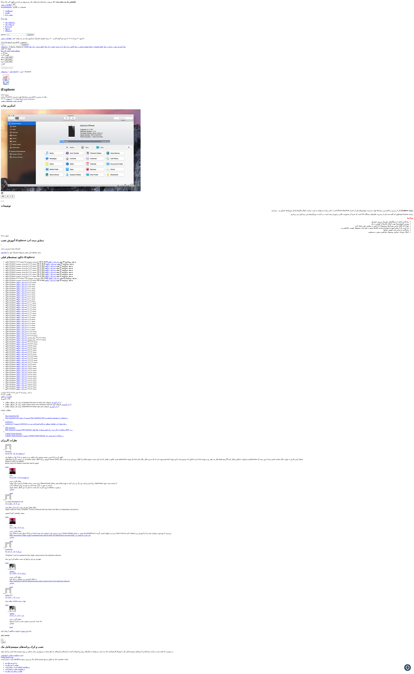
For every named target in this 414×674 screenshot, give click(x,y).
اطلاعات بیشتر (6, 5)
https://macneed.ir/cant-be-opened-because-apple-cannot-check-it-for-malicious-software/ (39, 581)
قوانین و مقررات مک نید (13, 671)
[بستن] (3, 196)
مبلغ (2, 59)
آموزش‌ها (8, 26)
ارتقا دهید (4, 252)
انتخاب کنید (9, 57)
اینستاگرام (9, 11)
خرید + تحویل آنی (7, 68)
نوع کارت (4, 53)
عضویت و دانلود (6, 397)
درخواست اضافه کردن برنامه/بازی (17, 667)
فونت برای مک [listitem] (49, 47)
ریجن (3, 57)
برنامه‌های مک (10, 22)
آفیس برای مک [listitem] (68, 47)
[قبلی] (8, 196)
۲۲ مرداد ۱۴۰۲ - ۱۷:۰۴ (13, 552)
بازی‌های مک (9, 24)
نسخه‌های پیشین (6, 101)
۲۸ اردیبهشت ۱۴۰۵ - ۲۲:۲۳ (15, 453)
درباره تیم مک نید (11, 663)
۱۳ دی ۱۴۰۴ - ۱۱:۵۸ (12, 504)
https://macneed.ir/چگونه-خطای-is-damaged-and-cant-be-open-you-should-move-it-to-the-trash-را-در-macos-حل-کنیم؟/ (50, 535)
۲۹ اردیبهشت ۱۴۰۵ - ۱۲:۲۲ (19, 477)
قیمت (3, 64)
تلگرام (7, 13)
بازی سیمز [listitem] (59, 47)
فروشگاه (8, 31)
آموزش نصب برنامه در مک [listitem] (113, 47)
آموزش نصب (17, 101)
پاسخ (7, 467)
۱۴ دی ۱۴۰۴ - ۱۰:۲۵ (16, 527)
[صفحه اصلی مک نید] (4, 19)
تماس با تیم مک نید (11, 665)
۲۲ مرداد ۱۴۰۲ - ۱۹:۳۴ (17, 573)
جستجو (3, 34)
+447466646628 (6, 7)
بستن (3, 642)
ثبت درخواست (18, 655)
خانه (11, 72)
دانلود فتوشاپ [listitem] (98, 47)
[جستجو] (30, 34)
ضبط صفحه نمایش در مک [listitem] (83, 47)
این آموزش (55, 402)
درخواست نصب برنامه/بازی (15, 669)
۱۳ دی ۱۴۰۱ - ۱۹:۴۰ (12, 597)
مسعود (11, 571)
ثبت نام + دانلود (53, 262)
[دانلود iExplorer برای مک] (6, 84)
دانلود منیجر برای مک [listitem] (36, 47)
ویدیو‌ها (7, 29)
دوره (2, 61)
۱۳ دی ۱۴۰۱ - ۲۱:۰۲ (16, 615)
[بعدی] (12, 196)
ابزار (21, 72)
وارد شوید (24, 631)
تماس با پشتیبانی (7, 655)
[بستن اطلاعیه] (14, 4)
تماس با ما (9, 15)
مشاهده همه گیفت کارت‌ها (10, 51)
